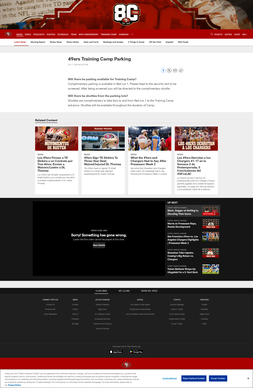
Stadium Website (102, 304)
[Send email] (175, 72)
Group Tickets (176, 324)
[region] (126, 378)
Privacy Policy (14, 385)
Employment (50, 309)
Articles (75, 304)
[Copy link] (181, 70)
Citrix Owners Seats (177, 314)
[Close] (248, 378)
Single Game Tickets (177, 319)
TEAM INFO (204, 300)
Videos (75, 309)
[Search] (212, 34)
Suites (140, 300)
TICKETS (177, 300)
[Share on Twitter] (169, 72)
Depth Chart (204, 314)
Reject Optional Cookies (194, 378)
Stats (204, 324)
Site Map (75, 324)
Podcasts (75, 319)
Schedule (204, 309)
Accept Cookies (218, 378)
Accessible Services (102, 319)
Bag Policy (102, 309)
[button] (99, 245)
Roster (204, 304)
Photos (75, 314)
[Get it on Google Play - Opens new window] (136, 353)
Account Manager (177, 304)
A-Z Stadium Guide (102, 314)
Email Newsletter (50, 314)
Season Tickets (177, 309)
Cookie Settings (170, 378)
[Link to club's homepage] (8, 34)
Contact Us (50, 304)
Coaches (204, 319)
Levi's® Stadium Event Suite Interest (140, 314)
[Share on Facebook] (163, 72)
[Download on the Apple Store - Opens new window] (115, 351)
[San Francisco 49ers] (126, 365)
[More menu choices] (132, 34)
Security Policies (102, 328)
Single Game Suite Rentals (140, 309)
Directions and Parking (102, 324)
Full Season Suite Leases (140, 304)
